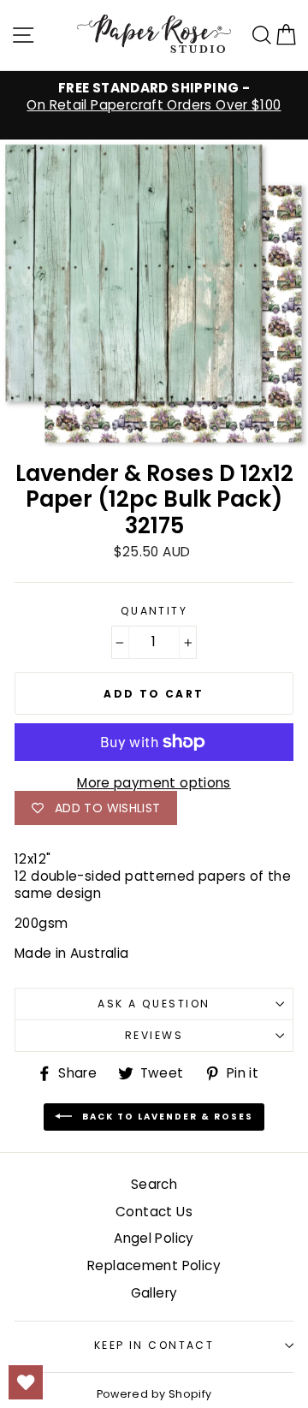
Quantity (154, 611)
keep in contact (154, 1345)
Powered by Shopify (154, 1394)
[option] (154, 97)
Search (154, 1184)
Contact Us (154, 1212)
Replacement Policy (154, 1265)
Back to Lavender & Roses (166, 1116)
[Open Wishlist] (26, 1382)
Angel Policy (154, 1238)
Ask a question (154, 1003)
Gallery (154, 1293)
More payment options (154, 783)
